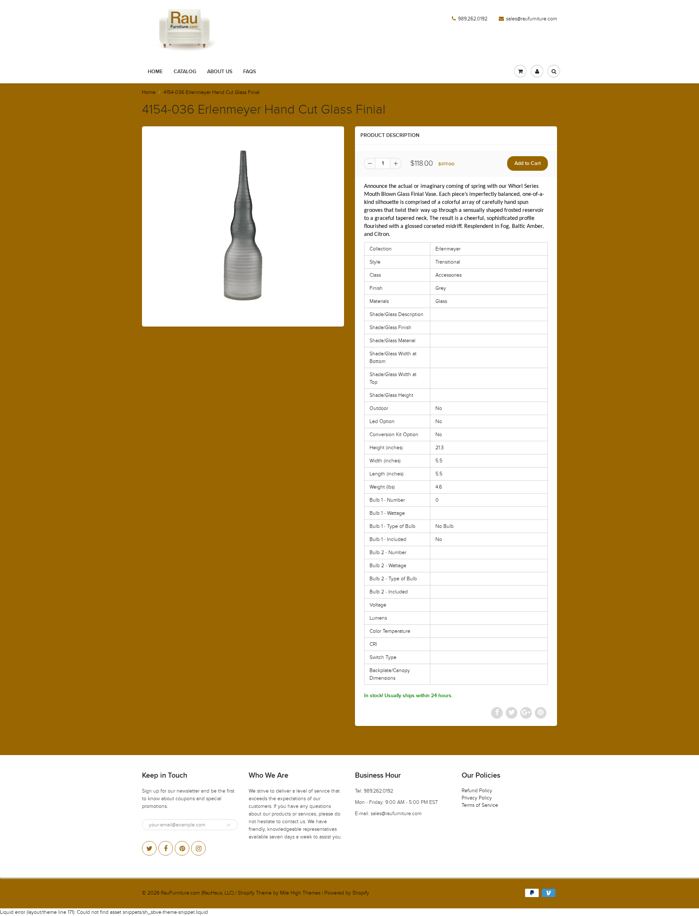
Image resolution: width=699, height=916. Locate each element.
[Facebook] (165, 848)
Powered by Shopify (346, 893)
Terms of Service (480, 805)
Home (155, 71)
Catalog (185, 71)
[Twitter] (149, 848)
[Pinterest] (182, 848)
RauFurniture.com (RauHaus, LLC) (197, 893)
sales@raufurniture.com (531, 19)
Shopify (246, 893)
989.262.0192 (472, 19)
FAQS (249, 71)
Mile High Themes (300, 893)
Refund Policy (477, 790)
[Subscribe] (228, 825)
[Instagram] (198, 848)
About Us (219, 71)
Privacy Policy (477, 798)
